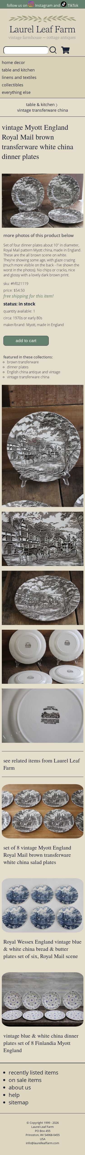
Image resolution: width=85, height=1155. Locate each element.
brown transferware (23, 362)
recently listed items (33, 1072)
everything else (16, 92)
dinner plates (17, 366)
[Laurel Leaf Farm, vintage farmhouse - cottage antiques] (42, 27)
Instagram (44, 5)
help (14, 1094)
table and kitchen (18, 70)
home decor (13, 62)
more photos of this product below (38, 235)
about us (20, 1087)
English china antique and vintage (33, 371)
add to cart (26, 340)
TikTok (73, 5)
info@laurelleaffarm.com (42, 1143)
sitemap (19, 1102)
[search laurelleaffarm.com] (54, 50)
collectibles (12, 85)
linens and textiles (19, 77)
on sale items (25, 1080)
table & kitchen (40, 104)
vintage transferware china (42, 110)
